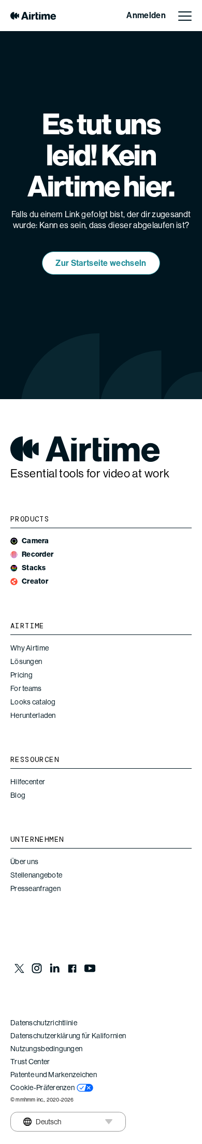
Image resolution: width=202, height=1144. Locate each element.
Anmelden (146, 15)
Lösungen (26, 661)
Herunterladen (33, 715)
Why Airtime (29, 648)
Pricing (21, 675)
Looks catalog (33, 702)
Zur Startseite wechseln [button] (100, 263)
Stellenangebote (36, 875)
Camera (35, 540)
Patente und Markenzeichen (53, 1074)
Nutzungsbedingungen (46, 1048)
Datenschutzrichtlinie (43, 1023)
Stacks (34, 567)
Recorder (37, 554)
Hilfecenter (27, 782)
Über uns (24, 861)
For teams (26, 688)
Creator (35, 581)
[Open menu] (185, 15)
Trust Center (30, 1061)
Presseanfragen (35, 888)
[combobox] (40, 1122)
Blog (17, 795)
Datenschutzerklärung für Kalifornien (68, 1036)
